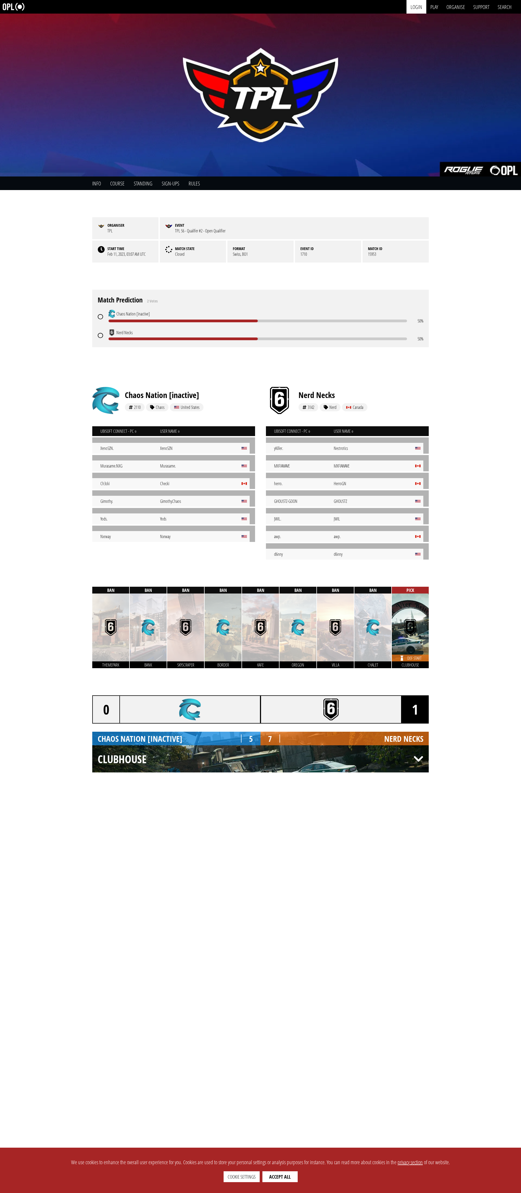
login (416, 6)
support (481, 6)
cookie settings (242, 1176)
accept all (280, 1176)
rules (194, 183)
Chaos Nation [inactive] (162, 394)
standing (143, 183)
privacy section (410, 1162)
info (96, 183)
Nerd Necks (316, 394)
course (117, 183)
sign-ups (170, 183)
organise (455, 6)
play (434, 6)
